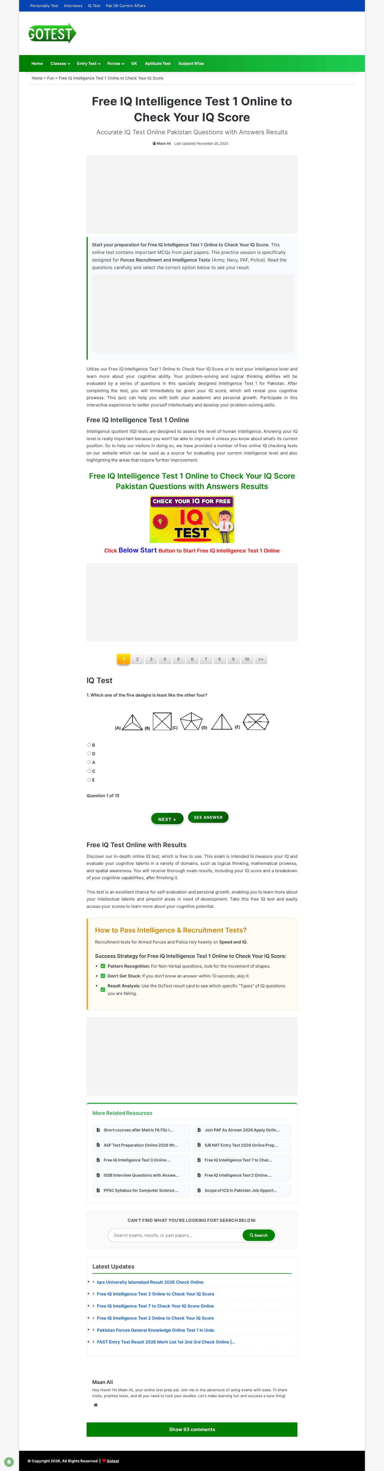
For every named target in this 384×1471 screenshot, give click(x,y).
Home (37, 63)
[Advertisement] (192, 194)
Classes (58, 63)
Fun (50, 78)
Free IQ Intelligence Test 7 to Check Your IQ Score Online (155, 1306)
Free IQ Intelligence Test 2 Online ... (238, 1175)
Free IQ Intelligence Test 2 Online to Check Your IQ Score (155, 1318)
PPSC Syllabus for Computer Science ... (141, 1190)
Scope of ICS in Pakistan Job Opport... (241, 1190)
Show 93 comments (192, 1429)
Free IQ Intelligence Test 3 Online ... (137, 1160)
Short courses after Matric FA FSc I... (138, 1129)
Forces (113, 63)
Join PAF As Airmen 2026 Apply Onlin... (242, 1129)
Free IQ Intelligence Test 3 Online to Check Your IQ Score (155, 1294)
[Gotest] (52, 33)
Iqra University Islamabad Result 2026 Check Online (150, 1282)
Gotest (113, 1461)
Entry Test (86, 63)
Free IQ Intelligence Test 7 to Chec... (238, 1160)
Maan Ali (164, 143)
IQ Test (94, 5)
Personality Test (44, 5)
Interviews (73, 5)
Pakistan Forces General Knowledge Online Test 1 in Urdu (155, 1330)
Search (261, 1235)
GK (134, 63)
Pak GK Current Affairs (126, 5)
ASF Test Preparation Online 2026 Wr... (141, 1145)
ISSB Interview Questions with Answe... (141, 1175)
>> (261, 659)
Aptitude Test (158, 63)
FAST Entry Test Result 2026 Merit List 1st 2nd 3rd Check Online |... (166, 1342)
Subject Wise (191, 63)
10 (247, 659)
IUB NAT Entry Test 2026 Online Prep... (241, 1145)
